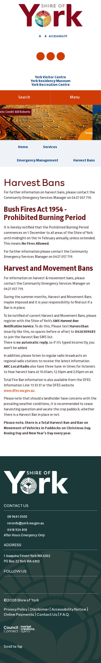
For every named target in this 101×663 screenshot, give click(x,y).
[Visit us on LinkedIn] (61, 56)
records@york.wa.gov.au (25, 523)
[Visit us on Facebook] (40, 56)
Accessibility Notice (68, 609)
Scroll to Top (13, 647)
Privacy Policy (15, 609)
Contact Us (47, 614)
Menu (75, 97)
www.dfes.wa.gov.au (19, 391)
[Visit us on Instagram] (51, 56)
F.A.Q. (65, 614)
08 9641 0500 (17, 517)
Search (24, 97)
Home (23, 147)
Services (50, 147)
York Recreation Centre (50, 85)
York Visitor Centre (50, 77)
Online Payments (19, 614)
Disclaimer (39, 609)
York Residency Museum (50, 81)
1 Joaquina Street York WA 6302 (27, 556)
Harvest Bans (84, 160)
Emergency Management (37, 160)
